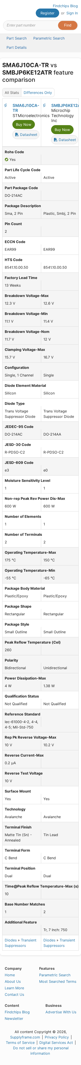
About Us (13, 981)
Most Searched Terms (57, 981)
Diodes (11, 940)
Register (47, 13)
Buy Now (23, 124)
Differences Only (38, 92)
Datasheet (28, 134)
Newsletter (14, 1018)
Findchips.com (7, 10)
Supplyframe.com (25, 1037)
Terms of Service (20, 1042)
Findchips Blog (65, 6)
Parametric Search (54, 975)
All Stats (12, 92)
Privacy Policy (57, 1037)
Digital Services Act (56, 1042)
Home (10, 975)
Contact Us (14, 994)
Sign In (72, 13)
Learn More (14, 988)
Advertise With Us (60, 1012)
